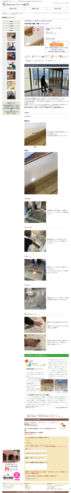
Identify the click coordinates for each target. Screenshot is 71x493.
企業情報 (26, 485)
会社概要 (11, 21)
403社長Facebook (28, 487)
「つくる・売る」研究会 (51, 486)
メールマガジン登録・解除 (7, 487)
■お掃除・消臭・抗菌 (19, 12)
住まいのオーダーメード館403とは (9, 485)
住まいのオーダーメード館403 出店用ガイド (55, 485)
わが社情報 (11, 26)
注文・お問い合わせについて (8, 486)
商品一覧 (11, 23)
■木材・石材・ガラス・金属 (40, 12)
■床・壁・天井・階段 (57, 12)
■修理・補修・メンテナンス (7, 12)
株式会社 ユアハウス (8, 17)
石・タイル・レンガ (49, 12)
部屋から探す (35, 8)
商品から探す (13, 8)
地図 (11, 28)
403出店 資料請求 (50, 487)
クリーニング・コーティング (29, 12)
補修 (14, 12)
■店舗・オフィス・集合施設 (9, 14)
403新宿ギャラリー (28, 486)
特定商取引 (11, 30)
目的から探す (57, 8)
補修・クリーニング (18, 14)
